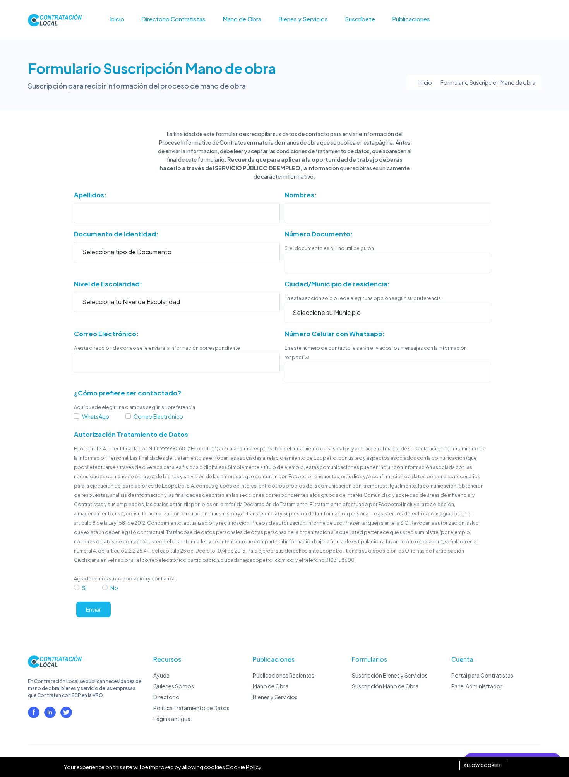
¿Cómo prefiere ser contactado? (127, 393)
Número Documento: (318, 234)
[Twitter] (66, 712)
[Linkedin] (50, 712)
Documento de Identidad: (116, 234)
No (114, 587)
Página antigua (171, 718)
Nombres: (300, 195)
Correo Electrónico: (106, 334)
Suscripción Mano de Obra (385, 686)
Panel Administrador (476, 686)
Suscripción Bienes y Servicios (390, 675)
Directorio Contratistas (173, 18)
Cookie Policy (244, 766)
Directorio (166, 696)
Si (84, 587)
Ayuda (161, 675)
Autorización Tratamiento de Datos (131, 434)
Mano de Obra (242, 18)
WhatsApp (95, 416)
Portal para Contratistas (482, 675)
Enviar (93, 609)
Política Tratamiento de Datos (191, 707)
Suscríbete (360, 18)
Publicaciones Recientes (283, 675)
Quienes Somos (173, 686)
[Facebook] (33, 712)
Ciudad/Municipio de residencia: (337, 284)
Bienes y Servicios (303, 18)
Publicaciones (411, 18)
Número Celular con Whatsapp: (334, 334)
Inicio (117, 18)
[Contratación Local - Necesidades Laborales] (55, 665)
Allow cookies (482, 765)
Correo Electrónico (158, 416)
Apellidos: (90, 195)
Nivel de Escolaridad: (108, 284)
